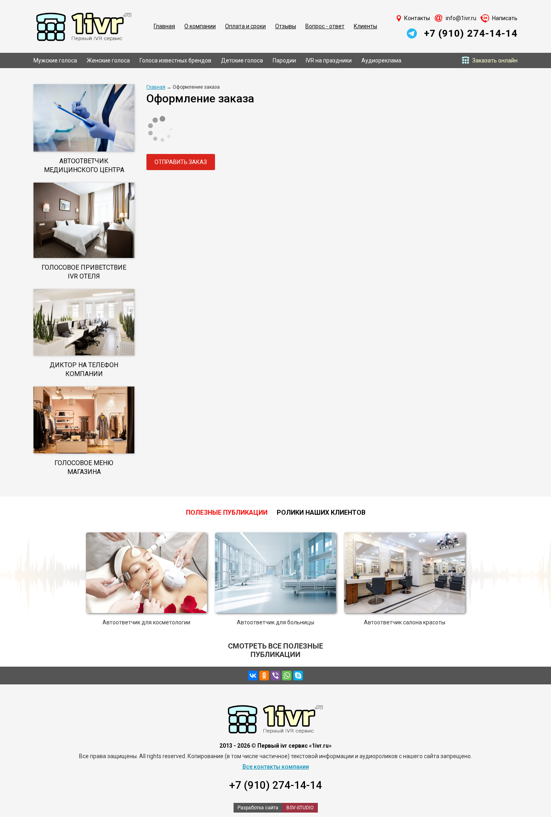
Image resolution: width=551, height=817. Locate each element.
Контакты (417, 18)
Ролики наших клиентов (321, 512)
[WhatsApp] (287, 675)
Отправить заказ (180, 162)
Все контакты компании (275, 766)
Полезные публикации (226, 512)
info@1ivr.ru (461, 18)
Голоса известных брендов (175, 60)
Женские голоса (108, 60)
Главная (164, 26)
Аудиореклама (381, 60)
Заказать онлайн (495, 60)
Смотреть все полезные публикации (275, 650)
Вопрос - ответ (324, 26)
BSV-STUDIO (300, 808)
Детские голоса (242, 60)
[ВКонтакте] (253, 675)
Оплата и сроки (245, 26)
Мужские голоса (55, 60)
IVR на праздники (329, 60)
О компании (200, 26)
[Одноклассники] (264, 675)
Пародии (284, 60)
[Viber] (275, 675)
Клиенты (365, 26)
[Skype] (298, 675)
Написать (505, 18)
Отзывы (285, 26)
